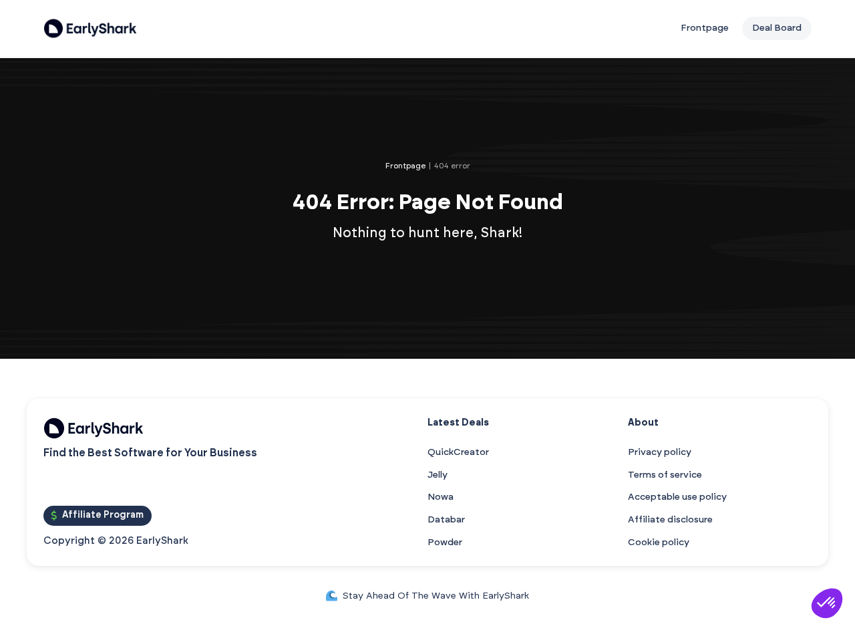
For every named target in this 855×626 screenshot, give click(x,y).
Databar (446, 519)
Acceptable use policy (677, 497)
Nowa (441, 497)
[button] (827, 603)
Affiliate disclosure (670, 519)
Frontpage (705, 28)
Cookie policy (658, 542)
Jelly (438, 475)
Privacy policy (659, 452)
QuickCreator (458, 452)
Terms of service (665, 475)
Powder (445, 542)
